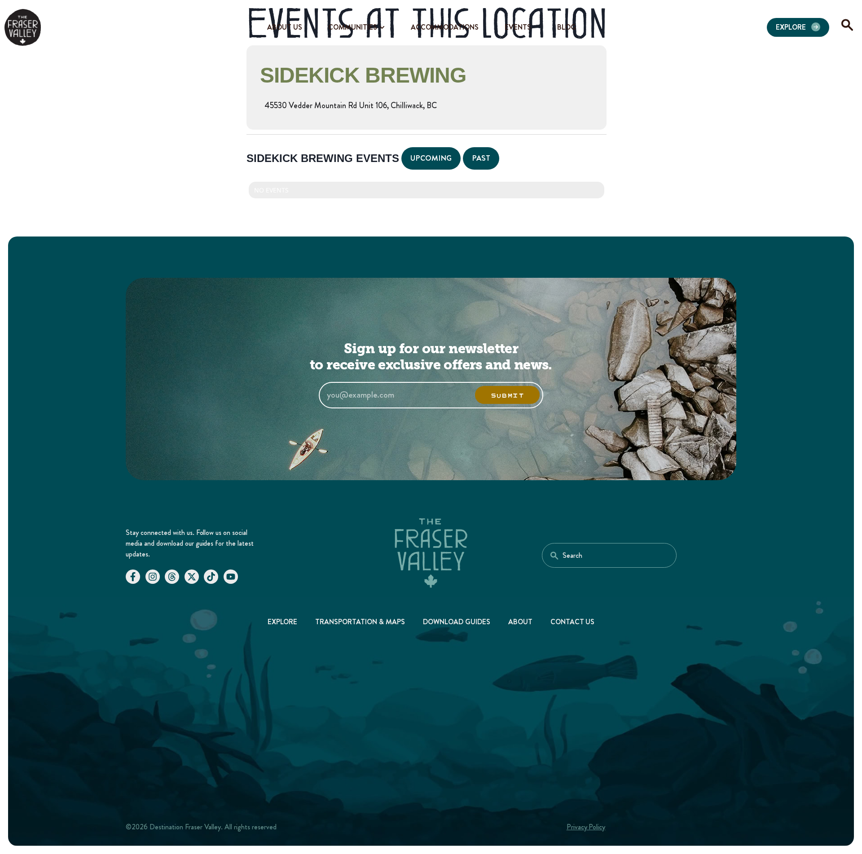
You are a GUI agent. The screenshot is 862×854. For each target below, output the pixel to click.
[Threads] (172, 576)
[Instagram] (152, 576)
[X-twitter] (192, 576)
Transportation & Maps (360, 622)
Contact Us (572, 622)
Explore (283, 622)
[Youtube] (231, 576)
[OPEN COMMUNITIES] (382, 27)
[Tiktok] (211, 576)
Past (481, 158)
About (520, 622)
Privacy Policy (586, 827)
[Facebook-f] (133, 576)
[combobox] (609, 555)
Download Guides (456, 622)
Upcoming (431, 158)
